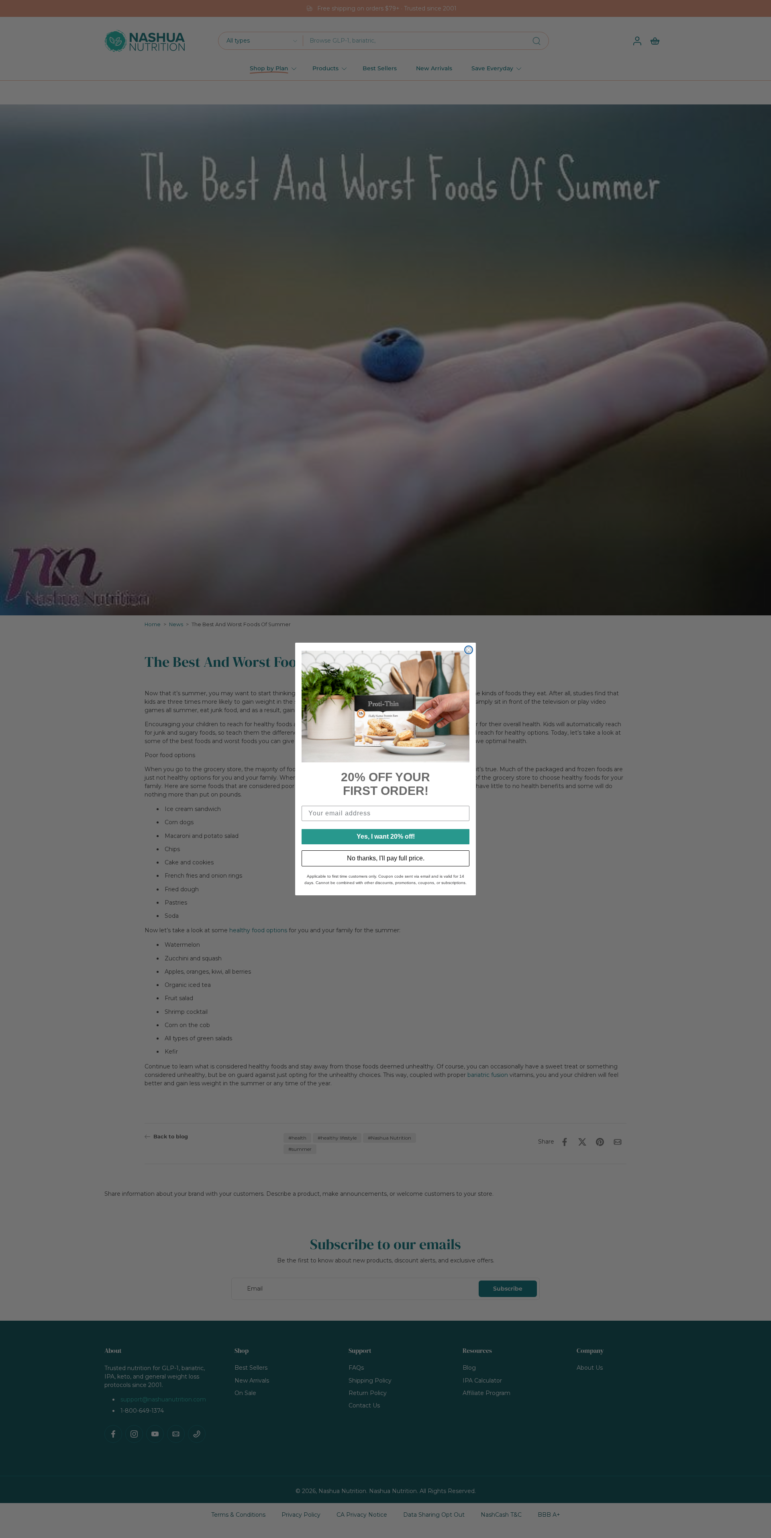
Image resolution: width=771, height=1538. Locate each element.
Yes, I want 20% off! (386, 836)
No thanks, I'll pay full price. (385, 858)
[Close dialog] (469, 650)
